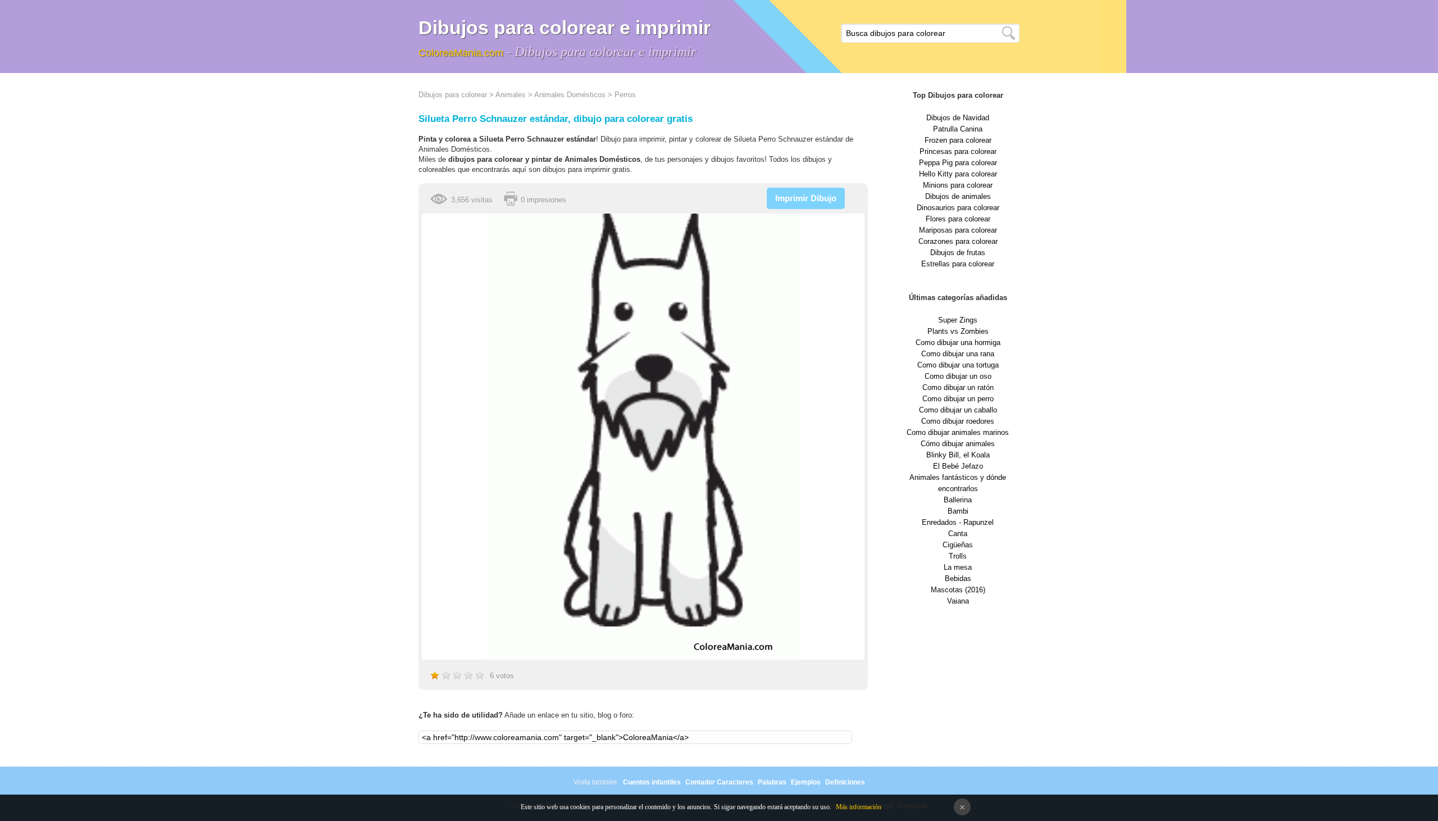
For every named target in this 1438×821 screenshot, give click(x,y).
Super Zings (957, 320)
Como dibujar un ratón (958, 387)
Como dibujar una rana (957, 354)
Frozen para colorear (958, 140)
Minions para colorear (958, 185)
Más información (858, 807)
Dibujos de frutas (957, 252)
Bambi (958, 511)
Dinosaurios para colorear (958, 207)
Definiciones (845, 782)
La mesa (958, 567)
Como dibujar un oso (958, 376)
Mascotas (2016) (958, 590)
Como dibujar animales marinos (958, 432)
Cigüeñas (958, 545)
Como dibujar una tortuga (958, 365)
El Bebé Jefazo (958, 466)
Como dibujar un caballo (958, 410)
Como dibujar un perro (958, 398)
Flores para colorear (958, 219)
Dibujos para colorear (452, 94)
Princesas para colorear (958, 151)
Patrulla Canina (957, 129)
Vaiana (958, 601)
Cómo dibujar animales (958, 443)
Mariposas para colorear (958, 230)
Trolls (958, 556)
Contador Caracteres (719, 782)
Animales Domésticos (570, 94)
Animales (510, 94)
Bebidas (958, 578)
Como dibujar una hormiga (958, 342)
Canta (957, 533)
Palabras (772, 782)
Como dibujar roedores (957, 421)
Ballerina (958, 500)
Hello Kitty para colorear (958, 174)
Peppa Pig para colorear (958, 162)
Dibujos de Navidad (957, 118)
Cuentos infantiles (652, 782)
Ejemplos (806, 782)
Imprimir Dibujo (805, 198)
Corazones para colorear (958, 241)
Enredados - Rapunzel (958, 522)
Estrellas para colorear (957, 264)
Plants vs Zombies (958, 331)
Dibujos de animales (958, 196)
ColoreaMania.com (460, 52)
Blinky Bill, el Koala (958, 455)
